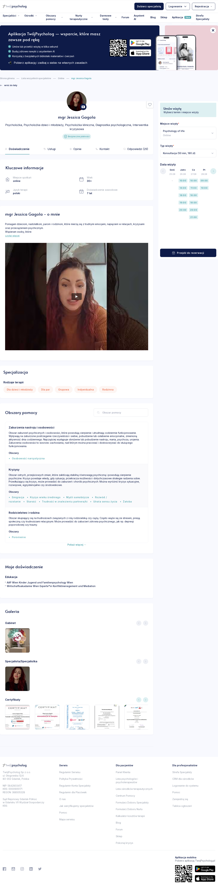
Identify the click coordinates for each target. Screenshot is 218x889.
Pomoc (63, 812)
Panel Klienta (123, 772)
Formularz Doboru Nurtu (129, 809)
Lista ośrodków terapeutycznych (134, 788)
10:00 (183, 180)
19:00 (183, 202)
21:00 (193, 217)
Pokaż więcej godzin (188, 242)
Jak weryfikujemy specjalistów (76, 805)
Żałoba (127, 501)
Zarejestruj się (180, 799)
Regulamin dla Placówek (73, 792)
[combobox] (188, 133)
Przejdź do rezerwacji (190, 252)
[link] (8, 85)
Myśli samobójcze (77, 497)
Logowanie (175, 6)
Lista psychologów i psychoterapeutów (127, 780)
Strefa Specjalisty (202, 17)
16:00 (193, 195)
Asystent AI (139, 17)
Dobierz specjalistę (149, 6)
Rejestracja (202, 6)
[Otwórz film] (83, 107)
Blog (153, 17)
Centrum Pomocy (125, 795)
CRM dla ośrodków (183, 778)
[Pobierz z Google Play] (140, 43)
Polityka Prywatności (70, 778)
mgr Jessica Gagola (81, 78)
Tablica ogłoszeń (182, 805)
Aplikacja (181, 17)
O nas (62, 799)
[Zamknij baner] (213, 30)
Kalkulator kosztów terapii (130, 816)
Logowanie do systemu (185, 785)
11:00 (194, 187)
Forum (125, 17)
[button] (149, 104)
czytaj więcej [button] (12, 235)
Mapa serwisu (67, 819)
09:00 (204, 180)
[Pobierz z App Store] (140, 53)
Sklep (163, 17)
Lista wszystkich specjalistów (36, 78)
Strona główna (7, 78)
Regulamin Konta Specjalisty (75, 785)
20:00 (182, 209)
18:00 (183, 195)
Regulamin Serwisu (69, 772)
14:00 (183, 187)
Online (61, 78)
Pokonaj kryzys (124, 842)
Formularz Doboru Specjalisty (132, 802)
